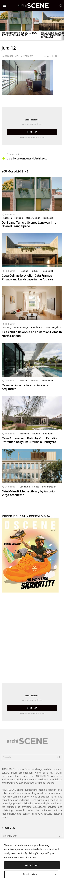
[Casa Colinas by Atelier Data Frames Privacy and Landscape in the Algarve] (32, 250)
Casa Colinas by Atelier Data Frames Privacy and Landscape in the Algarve (27, 277)
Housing (19, 218)
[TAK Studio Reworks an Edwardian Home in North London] (32, 303)
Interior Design (33, 218)
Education (25, 486)
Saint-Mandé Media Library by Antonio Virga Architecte (28, 493)
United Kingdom (53, 327)
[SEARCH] (61, 5)
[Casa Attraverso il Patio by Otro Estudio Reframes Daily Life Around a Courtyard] (32, 413)
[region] (32, 859)
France (35, 486)
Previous (1, 25)
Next (62, 25)
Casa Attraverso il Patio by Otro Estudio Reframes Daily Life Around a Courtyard (29, 440)
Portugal (35, 271)
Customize (30, 874)
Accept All (32, 865)
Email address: (32, 119)
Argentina (24, 433)
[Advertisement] (32, 640)
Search (58, 758)
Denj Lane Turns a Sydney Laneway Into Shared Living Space (19, 34)
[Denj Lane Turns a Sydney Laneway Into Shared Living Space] (19, 21)
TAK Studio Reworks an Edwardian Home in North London (32, 334)
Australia (7, 218)
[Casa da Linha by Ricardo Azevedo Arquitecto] (32, 360)
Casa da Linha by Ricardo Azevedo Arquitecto (25, 387)
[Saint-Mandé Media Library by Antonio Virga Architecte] (32, 466)
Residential (48, 218)
